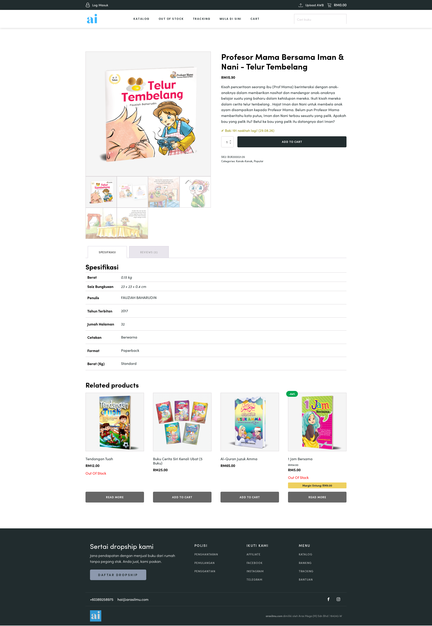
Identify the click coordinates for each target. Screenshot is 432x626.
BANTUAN (306, 579)
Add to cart (292, 142)
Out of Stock (171, 19)
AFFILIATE (254, 554)
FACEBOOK (255, 562)
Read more (115, 497)
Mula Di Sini (230, 19)
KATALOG (305, 554)
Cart (255, 19)
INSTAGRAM (255, 571)
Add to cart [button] (182, 497)
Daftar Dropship (118, 574)
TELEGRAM (254, 579)
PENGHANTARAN (206, 554)
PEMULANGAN (204, 562)
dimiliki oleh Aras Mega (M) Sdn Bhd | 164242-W (304, 616)
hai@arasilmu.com (132, 599)
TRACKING (306, 571)
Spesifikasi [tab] (107, 252)
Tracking (202, 19)
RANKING (305, 562)
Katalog (141, 19)
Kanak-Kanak (244, 161)
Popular (258, 161)
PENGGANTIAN (204, 571)
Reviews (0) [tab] (149, 252)
